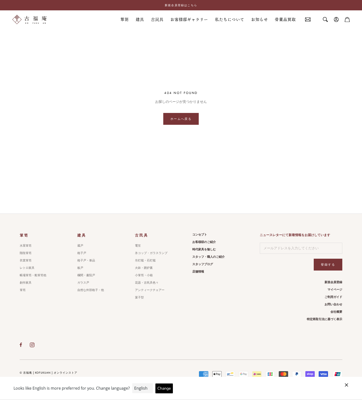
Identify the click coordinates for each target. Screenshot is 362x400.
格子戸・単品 (86, 260)
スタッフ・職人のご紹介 (208, 256)
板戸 (80, 268)
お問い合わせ (333, 304)
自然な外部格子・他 (90, 290)
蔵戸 (80, 245)
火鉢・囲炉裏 (144, 268)
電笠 (138, 245)
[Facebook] (21, 344)
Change (164, 388)
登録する (328, 264)
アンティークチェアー (150, 290)
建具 (140, 19)
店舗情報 (198, 271)
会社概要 (336, 311)
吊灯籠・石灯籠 (145, 260)
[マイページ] (336, 19)
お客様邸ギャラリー (189, 19)
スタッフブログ (202, 264)
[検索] (325, 19)
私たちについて (229, 19)
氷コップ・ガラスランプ (151, 253)
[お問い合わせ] (308, 19)
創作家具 (26, 282)
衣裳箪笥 (26, 260)
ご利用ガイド (333, 297)
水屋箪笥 (26, 245)
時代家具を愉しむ (204, 249)
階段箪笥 (26, 253)
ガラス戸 (83, 282)
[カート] (347, 19)
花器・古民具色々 (147, 282)
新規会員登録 (333, 282)
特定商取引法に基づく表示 (324, 319)
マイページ (335, 289)
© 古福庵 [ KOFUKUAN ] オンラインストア (48, 373)
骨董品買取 (285, 19)
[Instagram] (32, 344)
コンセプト (199, 234)
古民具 (157, 19)
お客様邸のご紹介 (204, 242)
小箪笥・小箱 (144, 275)
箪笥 (124, 19)
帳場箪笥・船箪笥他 (33, 275)
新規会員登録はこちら (181, 5)
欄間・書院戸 (86, 275)
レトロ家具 (27, 268)
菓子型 (139, 297)
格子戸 (81, 253)
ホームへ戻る (181, 119)
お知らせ (259, 19)
